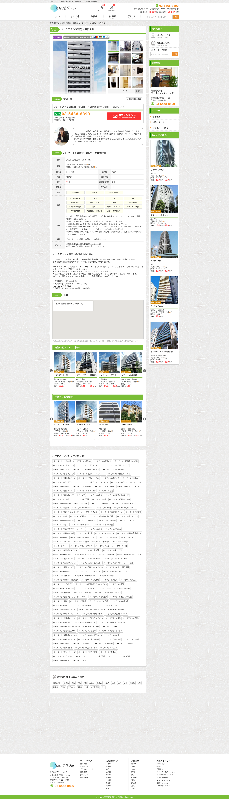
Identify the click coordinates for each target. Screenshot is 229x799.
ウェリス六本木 (157, 306)
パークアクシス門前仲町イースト (106, 605)
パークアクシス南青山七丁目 (85, 622)
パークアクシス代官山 (113, 529)
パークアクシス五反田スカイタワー (89, 465)
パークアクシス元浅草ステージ (83, 508)
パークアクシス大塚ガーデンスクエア (107, 593)
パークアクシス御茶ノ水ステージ (117, 495)
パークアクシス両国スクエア (63, 567)
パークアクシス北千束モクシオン (65, 563)
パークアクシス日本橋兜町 (108, 537)
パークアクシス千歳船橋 (62, 503)
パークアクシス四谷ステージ (63, 474)
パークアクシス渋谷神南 (107, 520)
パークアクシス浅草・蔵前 (86, 491)
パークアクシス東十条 (85, 533)
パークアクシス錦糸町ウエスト (64, 610)
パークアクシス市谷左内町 (98, 601)
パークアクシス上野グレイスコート (83, 537)
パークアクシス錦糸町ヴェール (91, 635)
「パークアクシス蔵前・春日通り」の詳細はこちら (86, 239)
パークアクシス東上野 (128, 580)
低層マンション (163, 783)
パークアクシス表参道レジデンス (110, 631)
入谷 (133, 766)
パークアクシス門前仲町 (62, 593)
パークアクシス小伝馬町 (109, 648)
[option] (64, 369)
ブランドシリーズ (163, 786)
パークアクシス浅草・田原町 (104, 486)
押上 (103, 687)
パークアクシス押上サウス (92, 614)
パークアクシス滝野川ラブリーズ (117, 465)
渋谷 (133, 775)
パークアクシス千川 (60, 546)
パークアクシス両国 (119, 546)
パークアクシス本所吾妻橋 (87, 652)
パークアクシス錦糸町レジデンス (65, 571)
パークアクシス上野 (117, 584)
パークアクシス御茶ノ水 (82, 461)
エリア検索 (75, 17)
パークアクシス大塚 (104, 508)
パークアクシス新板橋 (61, 508)
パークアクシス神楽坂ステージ (64, 618)
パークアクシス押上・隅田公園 (117, 567)
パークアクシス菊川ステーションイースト (118, 563)
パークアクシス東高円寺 (121, 656)
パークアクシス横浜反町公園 (90, 563)
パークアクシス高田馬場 (80, 499)
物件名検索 (84, 777)
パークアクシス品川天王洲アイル (65, 482)
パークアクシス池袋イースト (63, 491)
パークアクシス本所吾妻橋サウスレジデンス (91, 584)
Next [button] (144, 370)
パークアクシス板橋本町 (99, 503)
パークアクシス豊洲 (99, 499)
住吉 (133, 769)
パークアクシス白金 (95, 495)
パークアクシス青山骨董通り (90, 550)
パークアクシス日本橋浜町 (111, 639)
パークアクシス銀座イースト (80, 525)
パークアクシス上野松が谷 (62, 584)
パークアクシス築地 (113, 618)
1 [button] (94, 392)
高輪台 (99, 683)
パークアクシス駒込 (80, 503)
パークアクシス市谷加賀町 (62, 622)
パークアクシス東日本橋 (62, 542)
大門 (119, 683)
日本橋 (55, 687)
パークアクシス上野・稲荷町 (88, 639)
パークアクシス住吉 (104, 588)
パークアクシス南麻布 (110, 627)
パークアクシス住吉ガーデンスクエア (85, 470)
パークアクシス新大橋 (89, 512)
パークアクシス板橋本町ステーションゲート (69, 529)
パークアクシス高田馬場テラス (99, 656)
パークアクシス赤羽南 (122, 588)
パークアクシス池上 (79, 660)
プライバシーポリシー (88, 769)
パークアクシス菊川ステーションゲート (91, 474)
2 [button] (98, 392)
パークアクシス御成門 (120, 542)
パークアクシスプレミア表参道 (128, 486)
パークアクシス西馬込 (131, 618)
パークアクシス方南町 (61, 644)
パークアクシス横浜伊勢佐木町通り (101, 516)
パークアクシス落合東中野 (81, 605)
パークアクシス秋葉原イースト (119, 474)
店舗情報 (71, 118)
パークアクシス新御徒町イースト (123, 503)
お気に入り (101, 8)
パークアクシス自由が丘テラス (64, 639)
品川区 (108, 772)
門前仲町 (134, 777)
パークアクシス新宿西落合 (103, 525)
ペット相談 (161, 764)
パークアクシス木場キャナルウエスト (111, 622)
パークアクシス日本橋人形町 (63, 533)
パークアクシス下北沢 (127, 520)
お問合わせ (130, 17)
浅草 (86, 687)
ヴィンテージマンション (166, 775)
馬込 (73, 683)
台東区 (74, 160)
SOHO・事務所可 (163, 777)
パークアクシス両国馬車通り (63, 559)
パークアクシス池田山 (108, 652)
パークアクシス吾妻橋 (78, 601)
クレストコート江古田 (107, 375)
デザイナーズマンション (166, 772)
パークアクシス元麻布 (133, 512)
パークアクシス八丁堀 (61, 470)
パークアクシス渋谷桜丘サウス (64, 631)
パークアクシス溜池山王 (110, 478)
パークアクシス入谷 (102, 546)
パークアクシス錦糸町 (61, 486)
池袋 (133, 780)
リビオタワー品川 (157, 170)
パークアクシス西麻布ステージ (111, 512)
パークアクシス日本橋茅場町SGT (129, 533)
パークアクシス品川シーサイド (125, 508)
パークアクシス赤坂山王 (119, 601)
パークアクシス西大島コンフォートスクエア (69, 495)
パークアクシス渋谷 (95, 529)
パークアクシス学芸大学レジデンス (91, 618)
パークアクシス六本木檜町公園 (113, 470)
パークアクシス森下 (127, 537)
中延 (79, 683)
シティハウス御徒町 (129, 375)
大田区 (108, 786)
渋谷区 (108, 780)
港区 (107, 769)
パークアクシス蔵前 (60, 601)
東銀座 (132, 683)
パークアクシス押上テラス (81, 644)
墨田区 (108, 783)
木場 (133, 772)
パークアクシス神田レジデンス (81, 546)
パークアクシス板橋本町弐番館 (116, 559)
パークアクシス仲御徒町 (101, 542)
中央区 (108, 777)
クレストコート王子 (61, 425)
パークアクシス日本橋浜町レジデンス (66, 627)
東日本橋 (71, 687)
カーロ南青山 (127, 425)
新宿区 (108, 775)
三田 (113, 683)
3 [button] (102, 392)
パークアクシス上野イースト (90, 571)
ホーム (57, 17)
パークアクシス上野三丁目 (84, 554)
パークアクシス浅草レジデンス (116, 614)
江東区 (108, 764)
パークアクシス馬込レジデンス (86, 648)
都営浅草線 (70, 164)
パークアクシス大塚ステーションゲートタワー (70, 597)
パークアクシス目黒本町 (90, 580)
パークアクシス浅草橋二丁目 (119, 499)
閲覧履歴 (111, 8)
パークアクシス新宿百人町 (104, 533)
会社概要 (112, 17)
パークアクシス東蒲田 (61, 605)
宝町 (139, 683)
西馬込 (66, 683)
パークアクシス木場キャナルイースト (66, 614)
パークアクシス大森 (112, 635)
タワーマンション (163, 780)
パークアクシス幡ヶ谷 (61, 660)
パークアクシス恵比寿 (110, 580)
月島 (133, 786)
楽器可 (159, 766)
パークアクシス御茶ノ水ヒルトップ (66, 512)
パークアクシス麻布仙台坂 (62, 648)
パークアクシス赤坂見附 (87, 631)
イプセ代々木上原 (61, 375)
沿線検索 (94, 17)
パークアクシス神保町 (81, 542)
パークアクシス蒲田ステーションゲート (94, 482)
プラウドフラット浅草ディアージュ (86, 375)
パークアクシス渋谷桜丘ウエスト (129, 554)
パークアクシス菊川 (60, 525)
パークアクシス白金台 (131, 639)
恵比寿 (133, 783)
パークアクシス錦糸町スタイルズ (65, 550)
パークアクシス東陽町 (61, 499)
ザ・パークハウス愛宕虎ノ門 (162, 352)
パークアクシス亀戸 (60, 537)
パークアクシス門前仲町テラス (86, 576)
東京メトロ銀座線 (73, 167)
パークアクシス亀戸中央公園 (63, 520)
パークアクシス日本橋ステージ (64, 478)
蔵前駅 (79, 164)
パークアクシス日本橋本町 (62, 576)
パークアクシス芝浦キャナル (63, 588)
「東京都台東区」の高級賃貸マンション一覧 (83, 244)
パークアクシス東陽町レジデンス (115, 571)
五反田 (91, 683)
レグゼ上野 (103, 425)
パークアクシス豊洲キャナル (88, 478)
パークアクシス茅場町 (91, 627)
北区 (107, 788)
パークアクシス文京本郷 (62, 461)
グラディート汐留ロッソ (160, 215)
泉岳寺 (107, 683)
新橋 (125, 683)
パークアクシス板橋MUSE (86, 520)
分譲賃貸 (160, 769)
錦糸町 (133, 764)
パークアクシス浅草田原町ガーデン (89, 559)
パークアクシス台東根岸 (98, 597)
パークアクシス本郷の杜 (130, 478)
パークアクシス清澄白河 (82, 593)
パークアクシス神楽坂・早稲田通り (66, 580)
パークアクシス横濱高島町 (62, 554)
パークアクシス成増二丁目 (112, 550)
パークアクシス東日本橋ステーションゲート (69, 656)
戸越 (85, 683)
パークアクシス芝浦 (105, 491)
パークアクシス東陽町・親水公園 (126, 461)
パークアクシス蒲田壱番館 (81, 486)
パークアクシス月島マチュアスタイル (91, 610)
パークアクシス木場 (60, 516)
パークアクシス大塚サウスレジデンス (90, 567)
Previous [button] (51, 370)
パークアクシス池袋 (107, 576)
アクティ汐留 (156, 261)
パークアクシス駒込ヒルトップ (64, 652)
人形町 (63, 687)
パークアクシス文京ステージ (63, 465)
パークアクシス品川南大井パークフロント (126, 482)
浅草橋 (79, 687)
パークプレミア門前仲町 (124, 644)
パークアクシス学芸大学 (102, 461)
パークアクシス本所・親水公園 (121, 597)
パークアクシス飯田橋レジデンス (65, 635)
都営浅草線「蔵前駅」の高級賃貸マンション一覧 (85, 246)
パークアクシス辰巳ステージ (127, 516)
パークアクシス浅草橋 (78, 516)
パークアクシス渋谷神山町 (103, 644)
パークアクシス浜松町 (116, 610)
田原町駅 (85, 167)
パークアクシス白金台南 (85, 588)
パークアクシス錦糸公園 (105, 554)
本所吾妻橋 (95, 687)
